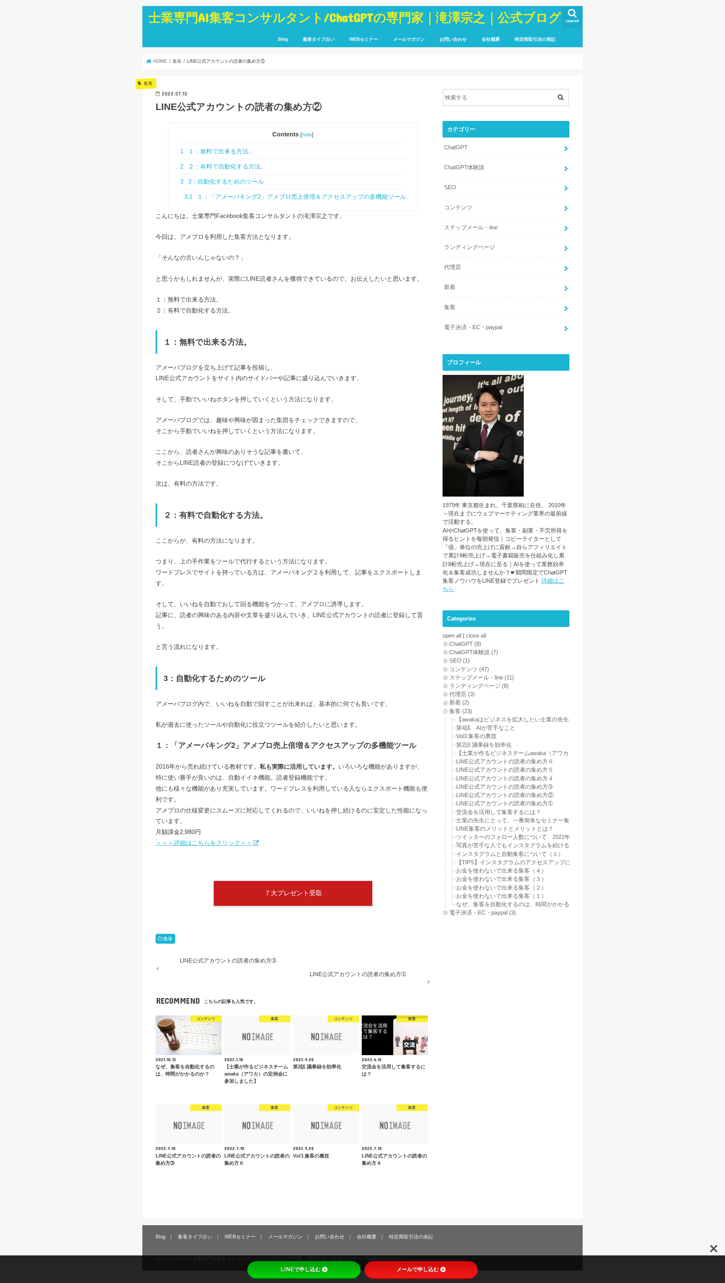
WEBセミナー (363, 39)
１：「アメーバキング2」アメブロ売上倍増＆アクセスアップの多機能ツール (295, 196)
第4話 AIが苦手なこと (485, 728)
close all (476, 636)
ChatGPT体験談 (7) (473, 652)
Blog (283, 39)
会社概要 (491, 39)
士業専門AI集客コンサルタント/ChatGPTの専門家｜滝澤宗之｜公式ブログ (354, 17)
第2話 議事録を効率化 (484, 745)
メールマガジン (409, 39)
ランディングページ (469, 247)
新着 (449, 287)
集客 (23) (460, 711)
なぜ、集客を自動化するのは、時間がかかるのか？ (521, 904)
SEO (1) (459, 661)
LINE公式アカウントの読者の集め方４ (505, 778)
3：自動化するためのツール (222, 181)
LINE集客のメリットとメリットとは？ (505, 829)
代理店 (452, 267)
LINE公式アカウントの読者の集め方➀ (504, 803)
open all (452, 636)
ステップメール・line (471, 227)
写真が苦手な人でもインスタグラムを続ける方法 (518, 845)
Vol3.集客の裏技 (476, 736)
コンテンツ (458, 207)
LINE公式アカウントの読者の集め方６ (505, 761)
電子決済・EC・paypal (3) (482, 913)
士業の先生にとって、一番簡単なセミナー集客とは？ (524, 820)
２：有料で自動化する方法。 (223, 166)
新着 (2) (459, 703)
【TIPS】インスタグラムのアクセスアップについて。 (524, 862)
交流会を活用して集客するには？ (498, 812)
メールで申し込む (417, 1269)
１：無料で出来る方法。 (217, 151)
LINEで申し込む (301, 1269)
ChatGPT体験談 (464, 167)
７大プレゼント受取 (293, 893)
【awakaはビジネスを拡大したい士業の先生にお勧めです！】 (535, 720)
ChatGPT (455, 147)
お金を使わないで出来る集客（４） (501, 871)
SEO (450, 187)
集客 (168, 938)
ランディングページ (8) (479, 686)
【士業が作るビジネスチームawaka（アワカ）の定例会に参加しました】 (549, 753)
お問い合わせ (453, 39)
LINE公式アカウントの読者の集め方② (505, 795)
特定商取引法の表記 (535, 39)
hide (307, 135)
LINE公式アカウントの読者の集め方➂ (504, 787)
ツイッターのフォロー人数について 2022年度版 (519, 837)
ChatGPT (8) (465, 644)
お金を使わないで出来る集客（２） (501, 888)
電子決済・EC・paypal (473, 327)
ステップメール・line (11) (481, 678)
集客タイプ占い (319, 39)
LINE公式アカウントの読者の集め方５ (505, 770)
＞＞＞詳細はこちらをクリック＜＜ (204, 842)
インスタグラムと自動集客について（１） (510, 854)
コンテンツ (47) (469, 669)
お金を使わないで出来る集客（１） (501, 896)
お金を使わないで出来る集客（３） (501, 879)
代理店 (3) (462, 694)
